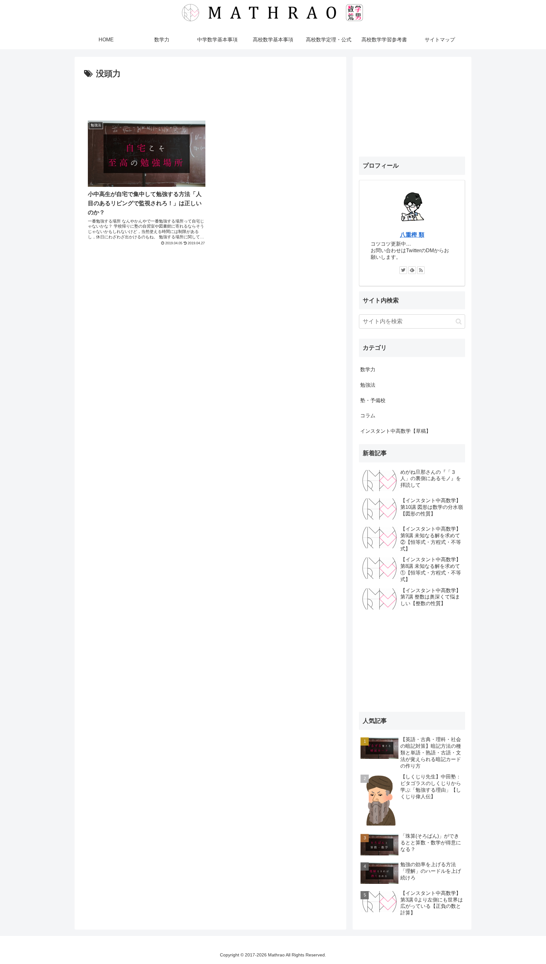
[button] (458, 321)
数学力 (367, 369)
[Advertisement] (210, 98)
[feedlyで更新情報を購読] (412, 270)
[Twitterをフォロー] (403, 270)
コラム (367, 415)
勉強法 (367, 385)
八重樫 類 (412, 235)
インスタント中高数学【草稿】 (395, 431)
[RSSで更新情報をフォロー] (421, 270)
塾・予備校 (372, 400)
